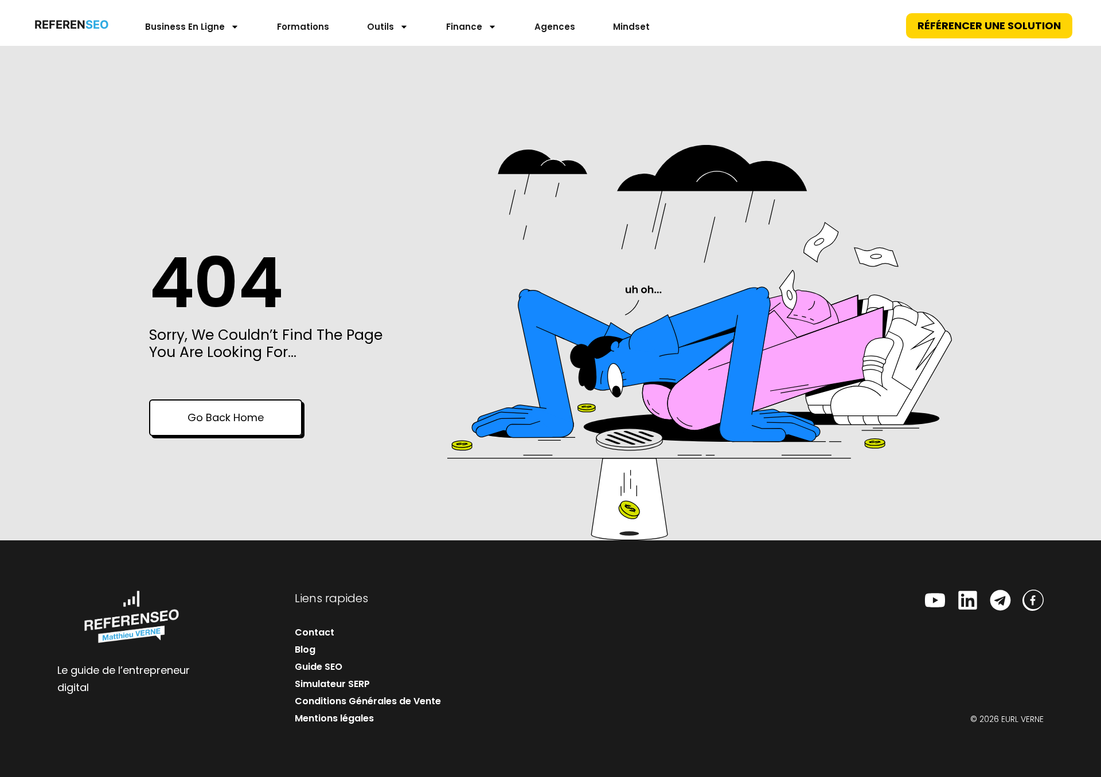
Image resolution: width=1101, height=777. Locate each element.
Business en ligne (185, 27)
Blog (305, 649)
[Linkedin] (967, 600)
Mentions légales (334, 718)
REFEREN (69, 25)
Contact (314, 632)
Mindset (631, 27)
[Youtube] (935, 600)
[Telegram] (1000, 600)
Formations (303, 27)
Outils (380, 27)
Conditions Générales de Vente (368, 701)
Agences (554, 27)
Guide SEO (318, 666)
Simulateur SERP (332, 683)
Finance (464, 27)
